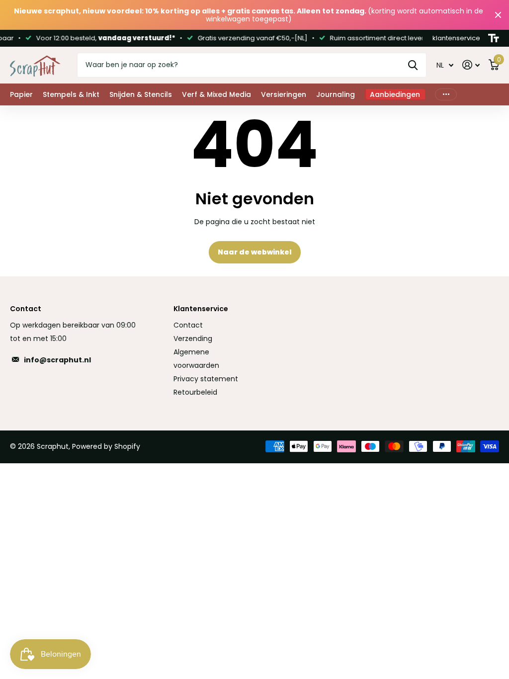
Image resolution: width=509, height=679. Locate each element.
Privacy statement (205, 379)
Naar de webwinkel (255, 252)
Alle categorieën (21, 95)
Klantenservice (200, 309)
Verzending (192, 338)
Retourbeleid (195, 392)
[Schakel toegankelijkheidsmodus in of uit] (493, 38)
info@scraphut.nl (57, 360)
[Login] (471, 65)
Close (498, 15)
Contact (188, 325)
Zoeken (412, 65)
